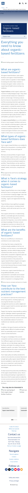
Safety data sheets (14, 477)
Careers (14, 456)
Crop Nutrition (5, 408)
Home (2, 7)
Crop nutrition (14, 461)
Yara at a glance (14, 454)
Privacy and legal (14, 481)
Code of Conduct (14, 426)
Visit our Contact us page (14, 446)
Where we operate (14, 429)
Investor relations (14, 459)
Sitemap (14, 431)
